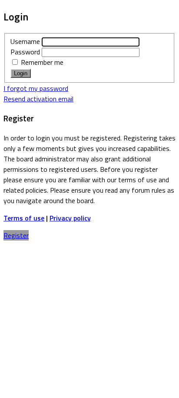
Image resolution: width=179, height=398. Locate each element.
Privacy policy (70, 218)
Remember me (41, 62)
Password (25, 52)
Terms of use (23, 218)
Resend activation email (38, 99)
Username (25, 41)
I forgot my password (35, 88)
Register (16, 235)
